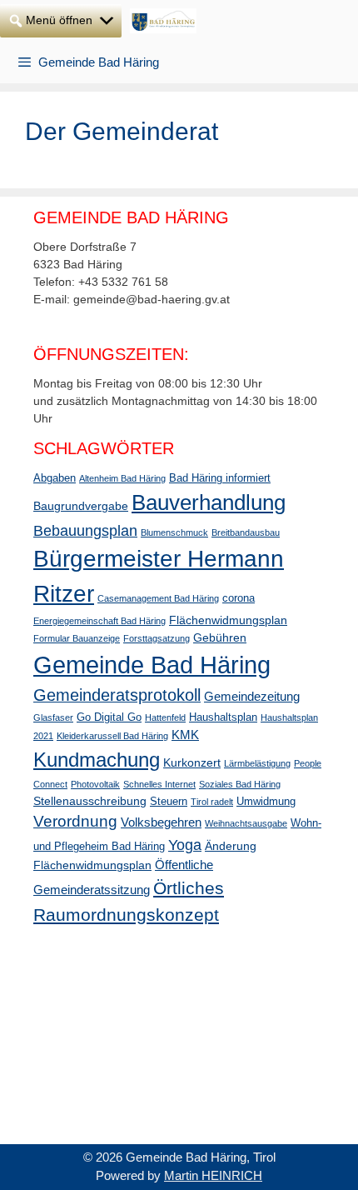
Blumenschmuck (174, 533)
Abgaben (54, 478)
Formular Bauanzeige (76, 638)
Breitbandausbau (245, 533)
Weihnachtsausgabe (246, 823)
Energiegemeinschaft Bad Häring (99, 621)
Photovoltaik (95, 784)
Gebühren (219, 637)
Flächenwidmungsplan (228, 620)
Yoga (184, 845)
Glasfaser (53, 717)
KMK (185, 735)
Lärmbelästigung (257, 763)
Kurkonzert (192, 762)
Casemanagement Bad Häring (158, 598)
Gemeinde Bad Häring (152, 664)
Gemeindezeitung (252, 696)
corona (238, 598)
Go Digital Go (109, 717)
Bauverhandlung (209, 502)
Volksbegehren (161, 822)
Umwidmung (266, 802)
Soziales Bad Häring (240, 784)
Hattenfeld (165, 717)
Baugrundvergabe (80, 505)
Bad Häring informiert (220, 478)
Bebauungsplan (85, 530)
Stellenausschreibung (90, 801)
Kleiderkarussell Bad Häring (112, 736)
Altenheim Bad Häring (122, 478)
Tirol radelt (212, 802)
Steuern (168, 802)
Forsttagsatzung (156, 638)
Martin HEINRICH (213, 1175)
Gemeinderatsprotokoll (117, 695)
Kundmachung (96, 759)
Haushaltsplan (223, 717)
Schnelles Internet (159, 784)
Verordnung (75, 821)
